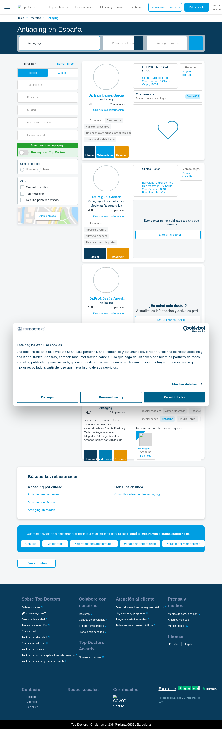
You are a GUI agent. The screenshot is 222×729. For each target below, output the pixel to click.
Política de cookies (33, 649)
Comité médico (30, 631)
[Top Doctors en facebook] (70, 700)
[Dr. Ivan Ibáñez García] (106, 77)
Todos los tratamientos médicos (134, 625)
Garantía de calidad (33, 619)
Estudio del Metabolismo (183, 543)
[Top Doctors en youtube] (102, 700)
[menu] (7, 7)
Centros (62, 72)
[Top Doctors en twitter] (94, 700)
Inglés (188, 644)
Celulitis (30, 543)
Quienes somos (31, 607)
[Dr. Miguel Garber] (106, 178)
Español (174, 644)
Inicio (20, 18)
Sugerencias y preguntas (130, 613)
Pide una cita (196, 7)
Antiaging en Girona (41, 502)
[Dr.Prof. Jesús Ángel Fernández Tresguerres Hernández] (106, 280)
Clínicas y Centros (111, 7)
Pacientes (32, 707)
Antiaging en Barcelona (44, 494)
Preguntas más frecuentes (131, 619)
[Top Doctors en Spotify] (78, 710)
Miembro (31, 701)
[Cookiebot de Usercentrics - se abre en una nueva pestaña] (186, 329)
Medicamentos (176, 625)
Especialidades (58, 7)
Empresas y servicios (91, 625)
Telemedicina (35, 193)
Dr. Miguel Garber (145, 448)
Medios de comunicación (183, 613)
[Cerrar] (196, 533)
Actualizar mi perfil (171, 320)
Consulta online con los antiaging (137, 494)
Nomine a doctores (90, 657)
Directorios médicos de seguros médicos (140, 607)
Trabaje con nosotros (91, 632)
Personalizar (108, 397)
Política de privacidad (34, 637)
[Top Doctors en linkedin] (86, 700)
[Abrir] (75, 85)
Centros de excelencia (92, 619)
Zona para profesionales (165, 7)
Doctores (35, 18)
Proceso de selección (34, 625)
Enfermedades (84, 7)
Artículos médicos (178, 619)
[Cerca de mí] (138, 43)
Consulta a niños (37, 187)
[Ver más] (126, 70)
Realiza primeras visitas (42, 200)
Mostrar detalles (184, 384)
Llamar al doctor (170, 234)
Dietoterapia (55, 543)
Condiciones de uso (33, 643)
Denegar (47, 397)
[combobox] (62, 43)
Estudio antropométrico (140, 543)
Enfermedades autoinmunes (93, 543)
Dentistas (136, 7)
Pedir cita (145, 455)
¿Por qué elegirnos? (34, 613)
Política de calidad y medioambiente (43, 661)
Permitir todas (174, 397)
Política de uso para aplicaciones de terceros (48, 655)
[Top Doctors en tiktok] (70, 710)
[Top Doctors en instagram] (78, 700)
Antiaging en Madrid (41, 510)
